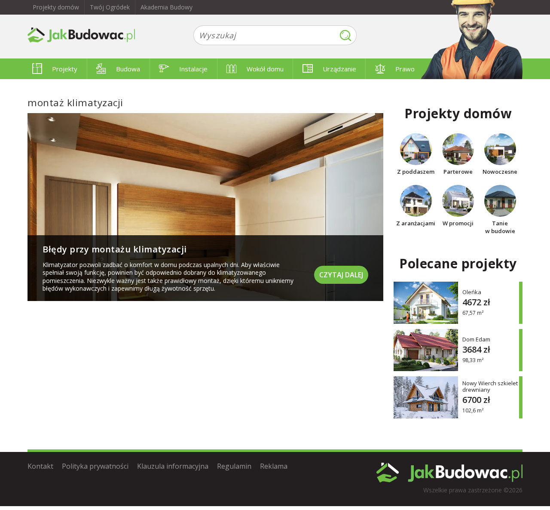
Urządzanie (339, 69)
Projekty (64, 69)
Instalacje (193, 69)
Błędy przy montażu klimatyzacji (115, 249)
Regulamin (234, 466)
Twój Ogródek (110, 7)
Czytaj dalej (341, 275)
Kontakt (40, 466)
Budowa (128, 69)
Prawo (405, 69)
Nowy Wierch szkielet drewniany (490, 386)
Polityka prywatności (95, 466)
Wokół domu (265, 69)
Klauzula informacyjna (172, 466)
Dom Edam (476, 339)
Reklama (273, 466)
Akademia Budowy (166, 7)
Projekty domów (56, 7)
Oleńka (471, 292)
